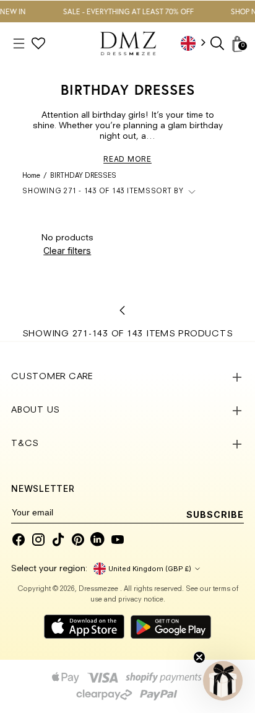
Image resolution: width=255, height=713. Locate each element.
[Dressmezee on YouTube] (117, 539)
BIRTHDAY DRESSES (83, 176)
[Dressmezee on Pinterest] (78, 539)
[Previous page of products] (122, 310)
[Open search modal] (218, 43)
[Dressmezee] (128, 43)
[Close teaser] (199, 657)
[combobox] (197, 43)
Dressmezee (99, 589)
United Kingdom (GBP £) (149, 568)
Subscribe (215, 514)
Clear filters (67, 250)
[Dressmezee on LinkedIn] (97, 539)
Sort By (167, 191)
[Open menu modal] (19, 43)
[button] (223, 681)
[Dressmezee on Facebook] (18, 539)
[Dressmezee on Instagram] (38, 539)
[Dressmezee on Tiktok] (58, 539)
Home (31, 176)
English (197, 43)
